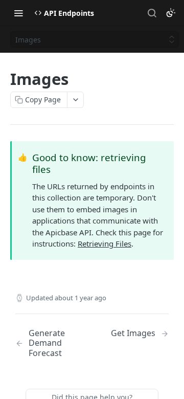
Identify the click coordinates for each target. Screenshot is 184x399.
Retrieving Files (104, 243)
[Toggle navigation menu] (18, 13)
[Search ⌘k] (152, 13)
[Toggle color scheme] (171, 13)
